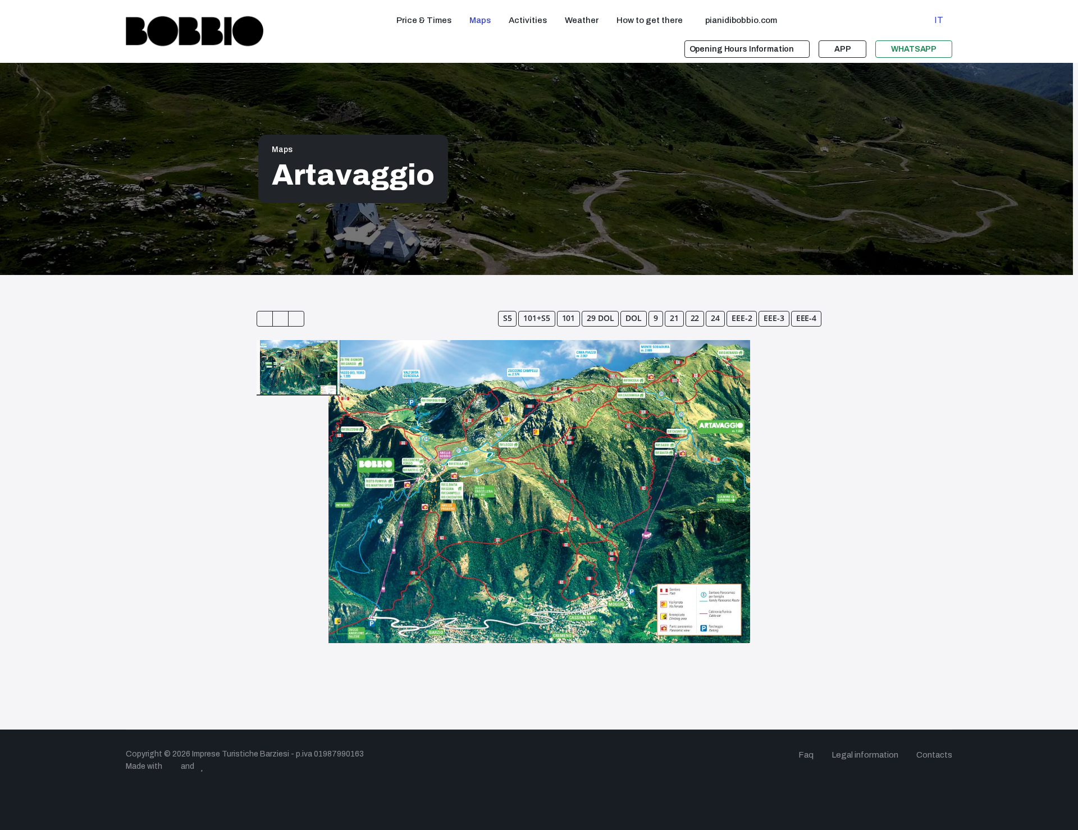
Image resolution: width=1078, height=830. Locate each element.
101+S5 (536, 318)
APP (842, 49)
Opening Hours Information (741, 49)
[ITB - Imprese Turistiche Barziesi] (194, 31)
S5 (507, 318)
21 (674, 318)
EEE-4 (806, 318)
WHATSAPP (914, 49)
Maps (282, 149)
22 (695, 318)
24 (715, 318)
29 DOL (600, 318)
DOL (633, 318)
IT (938, 20)
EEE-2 (742, 318)
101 (568, 318)
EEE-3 (774, 318)
